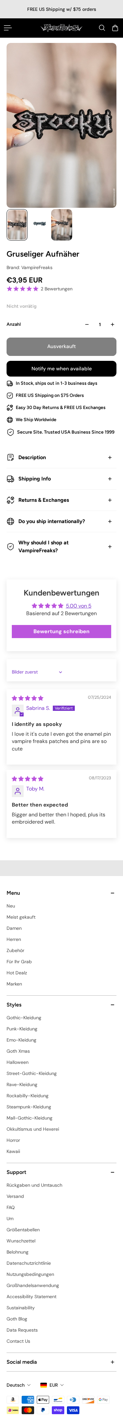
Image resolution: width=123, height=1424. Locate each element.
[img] (27, 698)
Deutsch (16, 1385)
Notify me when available (61, 368)
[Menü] (7, 28)
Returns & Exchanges (43, 500)
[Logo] (61, 28)
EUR (54, 1385)
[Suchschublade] (102, 28)
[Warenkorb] (115, 28)
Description (32, 457)
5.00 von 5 (79, 605)
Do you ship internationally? (51, 521)
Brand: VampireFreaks (29, 267)
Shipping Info (34, 479)
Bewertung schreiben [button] (61, 631)
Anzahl (14, 324)
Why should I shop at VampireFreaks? (43, 546)
